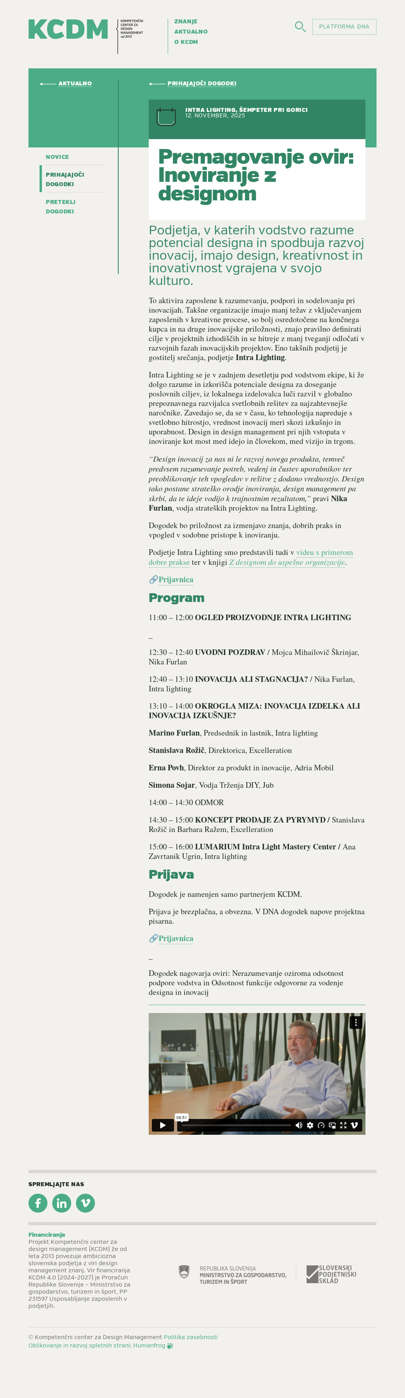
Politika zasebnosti (191, 1337)
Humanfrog (149, 1346)
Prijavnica (176, 579)
